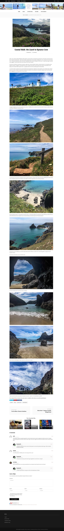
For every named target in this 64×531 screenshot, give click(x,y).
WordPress (46, 529)
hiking (15, 402)
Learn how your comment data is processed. (29, 504)
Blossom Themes (37, 529)
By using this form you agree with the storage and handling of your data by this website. (16, 494)
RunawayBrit (22, 529)
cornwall (11, 402)
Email (26, 488)
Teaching (36, 11)
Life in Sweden (43, 11)
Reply (52, 436)
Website (40, 488)
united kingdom (25, 402)
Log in (6, 516)
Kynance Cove (19, 402)
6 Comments (35, 52)
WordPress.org (7, 522)
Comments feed (7, 520)
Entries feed (7, 518)
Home (19, 11)
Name (11, 488)
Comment (11, 478)
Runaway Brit (29, 52)
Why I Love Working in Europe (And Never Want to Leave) (16, 427)
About (24, 11)
